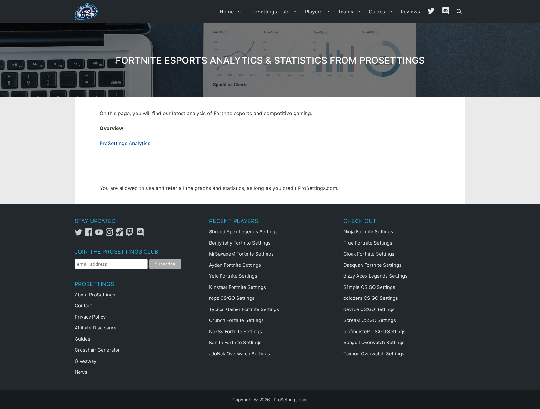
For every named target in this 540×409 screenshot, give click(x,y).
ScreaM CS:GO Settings (369, 320)
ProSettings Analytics (125, 143)
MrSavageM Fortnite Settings (241, 254)
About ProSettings (95, 295)
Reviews (410, 11)
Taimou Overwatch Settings (373, 354)
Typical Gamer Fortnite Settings (244, 309)
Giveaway (85, 361)
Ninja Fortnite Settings (368, 232)
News (81, 372)
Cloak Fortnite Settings (368, 254)
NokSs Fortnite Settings (235, 331)
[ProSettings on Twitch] (131, 234)
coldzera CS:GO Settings (370, 298)
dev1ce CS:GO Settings (369, 309)
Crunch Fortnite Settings (236, 320)
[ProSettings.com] (88, 11)
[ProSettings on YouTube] (100, 234)
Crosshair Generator (97, 350)
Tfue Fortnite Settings (367, 243)
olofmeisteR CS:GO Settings (374, 331)
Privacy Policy (90, 317)
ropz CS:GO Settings (232, 298)
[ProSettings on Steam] (121, 234)
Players (313, 11)
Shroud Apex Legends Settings (243, 232)
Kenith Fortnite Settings (235, 342)
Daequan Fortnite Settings (372, 265)
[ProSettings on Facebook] (90, 234)
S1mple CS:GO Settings (369, 287)
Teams (345, 11)
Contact (83, 306)
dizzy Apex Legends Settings (375, 276)
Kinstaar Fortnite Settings (237, 287)
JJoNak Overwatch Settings (239, 354)
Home (227, 11)
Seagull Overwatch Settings (374, 342)
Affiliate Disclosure (96, 328)
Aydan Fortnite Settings (235, 265)
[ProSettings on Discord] (141, 234)
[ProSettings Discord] (445, 11)
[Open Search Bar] (459, 11)
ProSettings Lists (269, 11)
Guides (377, 11)
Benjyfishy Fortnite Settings (240, 243)
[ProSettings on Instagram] (111, 234)
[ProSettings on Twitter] (431, 11)
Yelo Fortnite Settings (233, 276)
